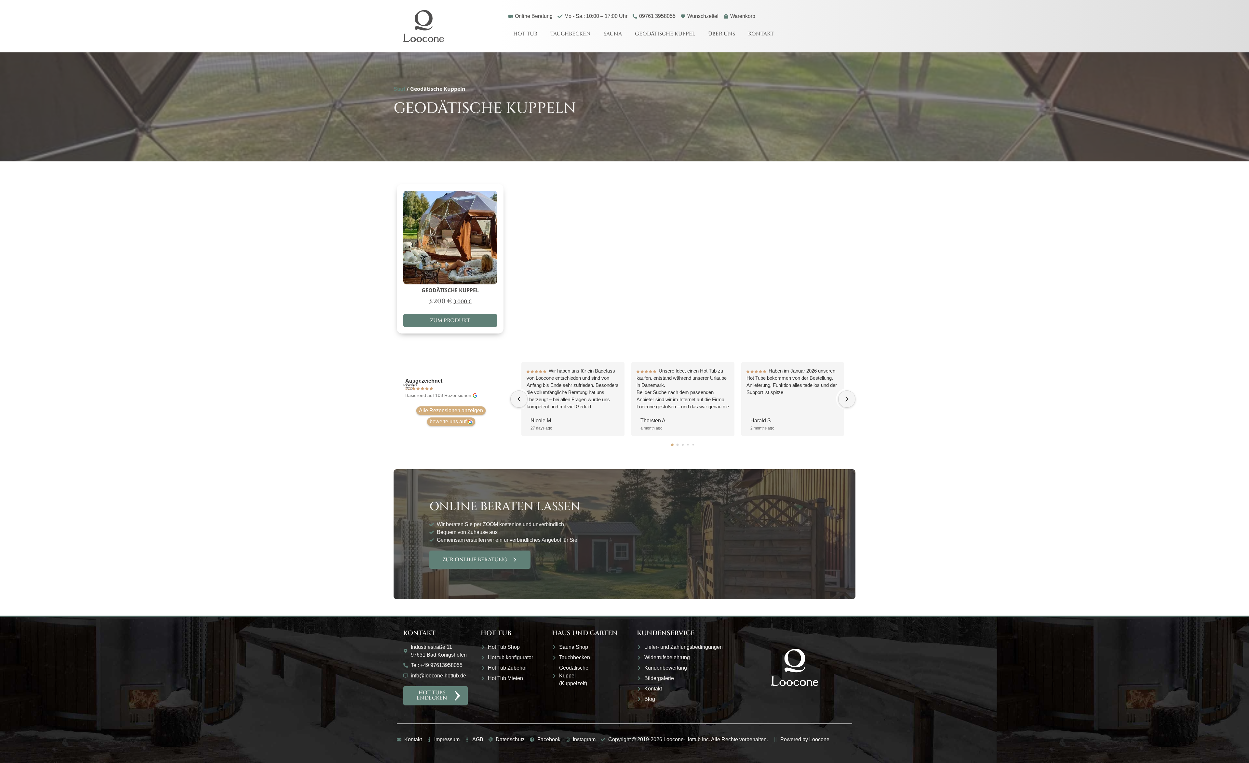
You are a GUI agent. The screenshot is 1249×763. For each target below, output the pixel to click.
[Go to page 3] (688, 445)
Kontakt (761, 33)
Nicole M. (541, 420)
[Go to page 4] (693, 445)
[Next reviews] (846, 399)
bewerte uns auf (448, 421)
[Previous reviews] (519, 399)
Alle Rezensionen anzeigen (451, 410)
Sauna (613, 33)
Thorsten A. (653, 420)
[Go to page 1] (678, 445)
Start (399, 89)
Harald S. (761, 420)
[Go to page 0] (672, 444)
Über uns (721, 33)
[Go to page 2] (683, 445)
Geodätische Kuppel (665, 33)
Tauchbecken (570, 33)
